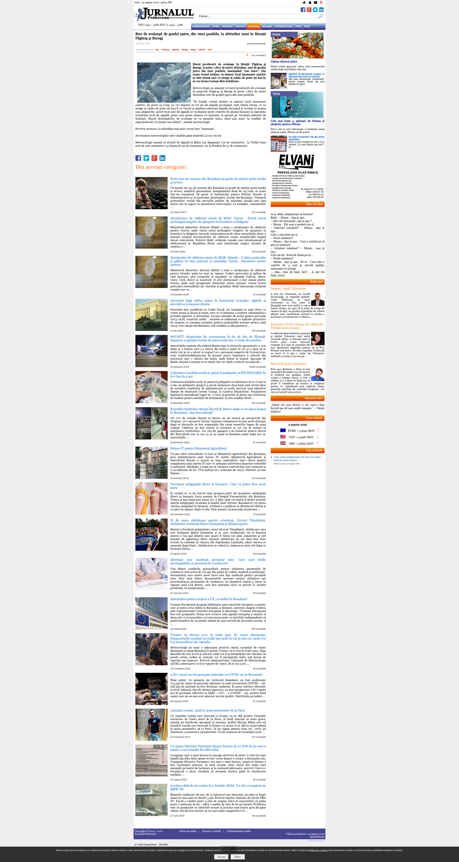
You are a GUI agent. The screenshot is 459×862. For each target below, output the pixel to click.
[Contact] (315, 2)
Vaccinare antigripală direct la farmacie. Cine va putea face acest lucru (218, 486)
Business (227, 26)
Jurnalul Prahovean (256, 43)
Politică (240, 26)
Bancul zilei (314, 204)
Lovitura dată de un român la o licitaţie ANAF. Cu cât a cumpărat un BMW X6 (218, 787)
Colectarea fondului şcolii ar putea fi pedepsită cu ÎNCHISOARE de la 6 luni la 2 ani (218, 374)
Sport (215, 26)
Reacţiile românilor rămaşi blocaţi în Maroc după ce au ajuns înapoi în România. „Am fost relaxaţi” (218, 410)
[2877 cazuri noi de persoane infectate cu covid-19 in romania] (151, 704)
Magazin (267, 26)
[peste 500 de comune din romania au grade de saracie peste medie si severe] (151, 208)
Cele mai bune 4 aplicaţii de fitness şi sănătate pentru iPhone (298, 122)
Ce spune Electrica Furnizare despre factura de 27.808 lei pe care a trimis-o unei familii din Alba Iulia (218, 748)
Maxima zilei (314, 398)
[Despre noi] (310, 2)
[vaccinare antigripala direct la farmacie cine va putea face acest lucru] (151, 513)
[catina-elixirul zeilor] (297, 58)
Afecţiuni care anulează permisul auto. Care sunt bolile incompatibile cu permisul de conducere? (218, 561)
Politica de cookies (188, 831)
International (284, 26)
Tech (307, 26)
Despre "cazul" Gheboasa (288, 288)
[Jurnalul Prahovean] (304, 2)
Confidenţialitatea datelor (238, 831)
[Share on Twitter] (315, 11)
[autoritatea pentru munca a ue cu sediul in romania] (151, 628)
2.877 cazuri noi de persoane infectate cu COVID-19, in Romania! (216, 674)
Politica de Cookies (318, 850)
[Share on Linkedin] (321, 11)
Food (298, 26)
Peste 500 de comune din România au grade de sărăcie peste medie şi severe (218, 180)
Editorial (316, 282)
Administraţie (201, 26)
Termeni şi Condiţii (211, 831)
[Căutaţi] (320, 17)
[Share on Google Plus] (309, 11)
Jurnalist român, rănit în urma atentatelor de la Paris (207, 710)
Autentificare (317, 836)
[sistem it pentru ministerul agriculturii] (151, 477)
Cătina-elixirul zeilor (284, 61)
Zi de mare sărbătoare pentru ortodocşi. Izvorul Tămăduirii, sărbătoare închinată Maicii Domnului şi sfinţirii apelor (218, 522)
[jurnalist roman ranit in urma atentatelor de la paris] (151, 739)
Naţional (253, 26)
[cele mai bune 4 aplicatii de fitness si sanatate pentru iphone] (297, 117)
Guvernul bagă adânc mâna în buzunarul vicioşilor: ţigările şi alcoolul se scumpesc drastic (218, 302)
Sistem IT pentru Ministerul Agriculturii (198, 448)
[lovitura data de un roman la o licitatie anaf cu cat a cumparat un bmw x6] (151, 815)
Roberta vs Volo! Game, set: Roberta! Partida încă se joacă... (297, 326)
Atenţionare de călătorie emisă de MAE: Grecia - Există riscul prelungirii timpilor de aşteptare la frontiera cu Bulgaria (218, 220)
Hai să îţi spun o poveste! (288, 363)
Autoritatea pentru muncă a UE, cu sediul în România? (209, 599)
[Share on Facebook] (303, 11)
